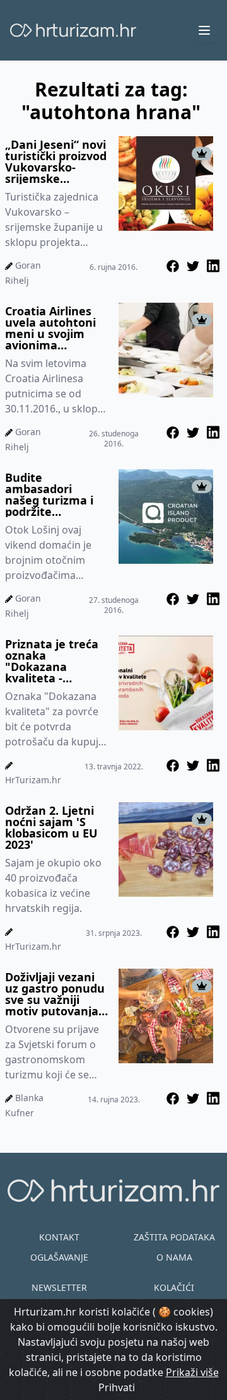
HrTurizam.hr (33, 780)
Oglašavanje (59, 1257)
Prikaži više (192, 1372)
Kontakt (59, 1237)
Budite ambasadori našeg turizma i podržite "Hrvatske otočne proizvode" (55, 494)
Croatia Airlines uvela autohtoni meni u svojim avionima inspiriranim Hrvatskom (50, 328)
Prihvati (116, 1387)
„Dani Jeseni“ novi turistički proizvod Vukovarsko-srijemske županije (56, 161)
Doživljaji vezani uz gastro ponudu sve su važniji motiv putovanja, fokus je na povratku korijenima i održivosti (55, 994)
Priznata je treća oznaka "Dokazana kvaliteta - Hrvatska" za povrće (51, 661)
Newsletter (59, 1287)
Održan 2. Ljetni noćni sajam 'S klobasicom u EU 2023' (51, 827)
